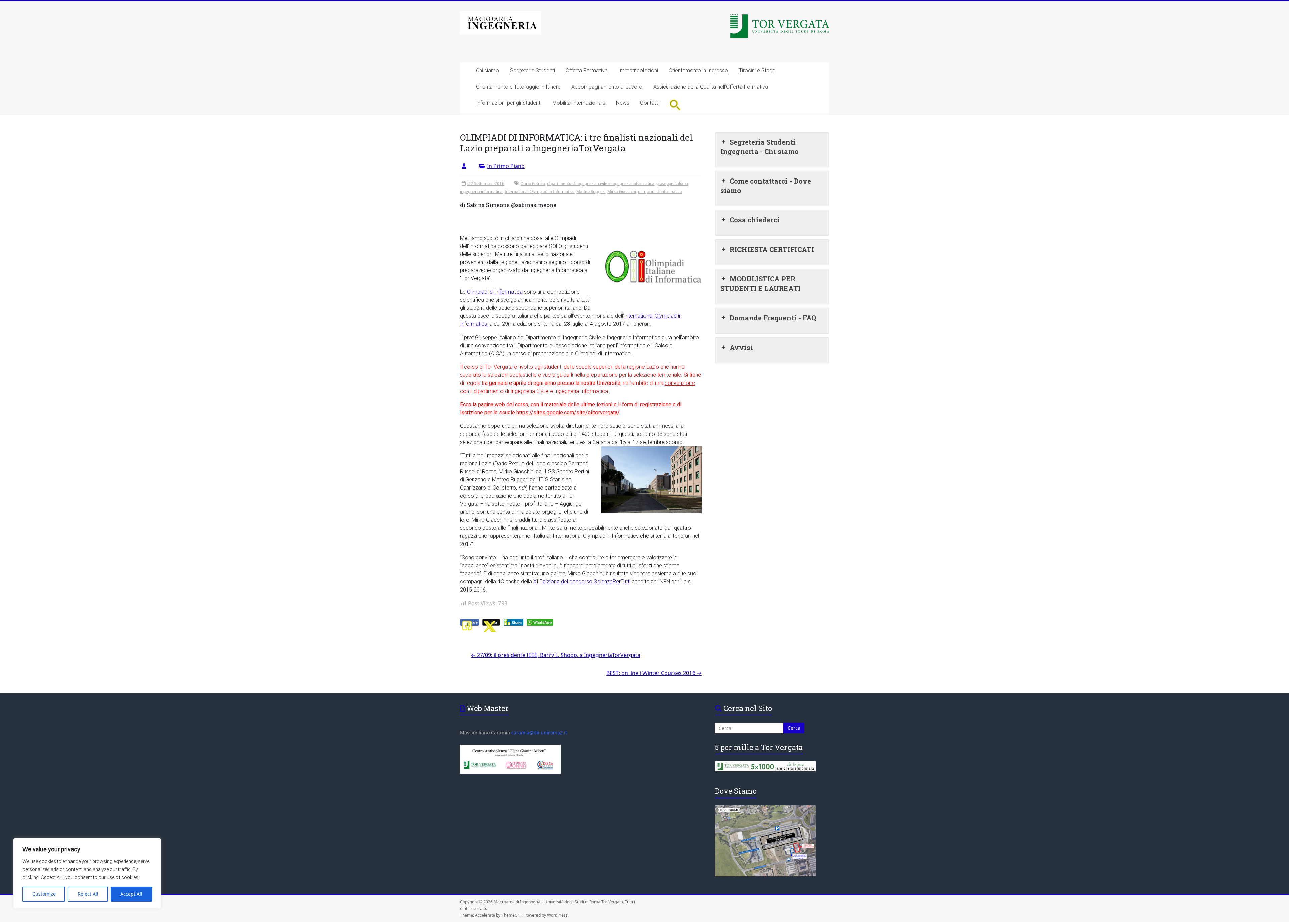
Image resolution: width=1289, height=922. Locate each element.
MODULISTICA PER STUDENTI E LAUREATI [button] (760, 283)
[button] (675, 105)
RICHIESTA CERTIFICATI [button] (772, 249)
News (622, 103)
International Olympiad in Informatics (539, 191)
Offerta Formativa (587, 70)
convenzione (680, 383)
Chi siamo (487, 70)
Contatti (649, 103)
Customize (44, 894)
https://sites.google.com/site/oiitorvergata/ (568, 412)
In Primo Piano (506, 166)
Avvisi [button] (741, 347)
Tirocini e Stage (757, 70)
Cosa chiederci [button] (755, 219)
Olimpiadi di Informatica (495, 292)
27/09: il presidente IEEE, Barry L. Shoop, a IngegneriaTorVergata (555, 655)
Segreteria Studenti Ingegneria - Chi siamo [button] (759, 147)
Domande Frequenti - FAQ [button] (773, 317)
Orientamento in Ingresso (698, 70)
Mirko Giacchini (621, 191)
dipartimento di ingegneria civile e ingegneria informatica (600, 183)
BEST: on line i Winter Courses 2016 (654, 673)
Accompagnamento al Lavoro (606, 87)
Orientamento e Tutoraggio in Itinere (518, 87)
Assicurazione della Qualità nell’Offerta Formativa (710, 87)
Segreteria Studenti (532, 70)
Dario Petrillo (533, 183)
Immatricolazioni (638, 70)
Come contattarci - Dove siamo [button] (765, 185)
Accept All (131, 894)
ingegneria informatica (481, 191)
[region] (87, 873)
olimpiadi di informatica (660, 191)
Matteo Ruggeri (590, 191)
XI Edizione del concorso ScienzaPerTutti (581, 581)
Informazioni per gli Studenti (508, 103)
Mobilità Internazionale (578, 103)
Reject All (88, 894)
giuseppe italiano (672, 183)
